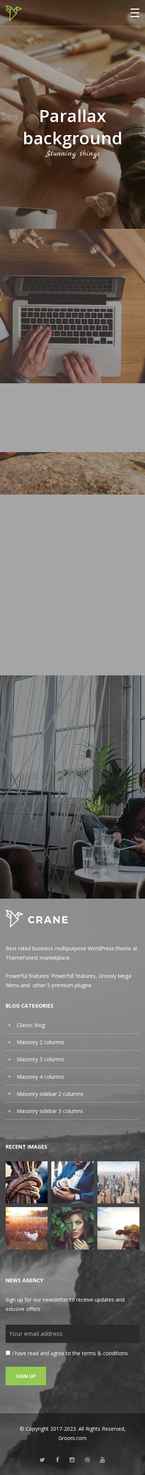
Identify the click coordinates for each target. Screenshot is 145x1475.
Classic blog (31, 1024)
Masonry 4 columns (40, 1076)
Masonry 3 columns (40, 1059)
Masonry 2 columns (40, 1042)
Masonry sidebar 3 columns (50, 1110)
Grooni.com (72, 1438)
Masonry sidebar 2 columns (50, 1093)
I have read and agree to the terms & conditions (70, 1353)
